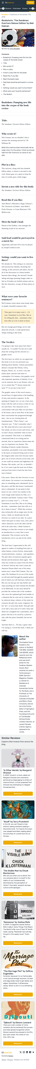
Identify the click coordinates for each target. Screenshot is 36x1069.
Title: (5, 63)
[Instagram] (24, 1052)
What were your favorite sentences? (17, 91)
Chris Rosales (15, 49)
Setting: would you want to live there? (17, 88)
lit (9, 2)
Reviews (5, 15)
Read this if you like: (10, 76)
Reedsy (10, 1056)
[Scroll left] (3, 8)
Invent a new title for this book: (15, 73)
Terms (4, 1060)
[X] (20, 1052)
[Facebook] (30, 1052)
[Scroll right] (33, 8)
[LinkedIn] (27, 1052)
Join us (30, 2)
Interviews (17, 8)
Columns (8, 8)
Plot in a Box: (8, 69)
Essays (24, 8)
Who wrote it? (8, 66)
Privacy (10, 1060)
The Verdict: (7, 94)
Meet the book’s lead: (11, 79)
